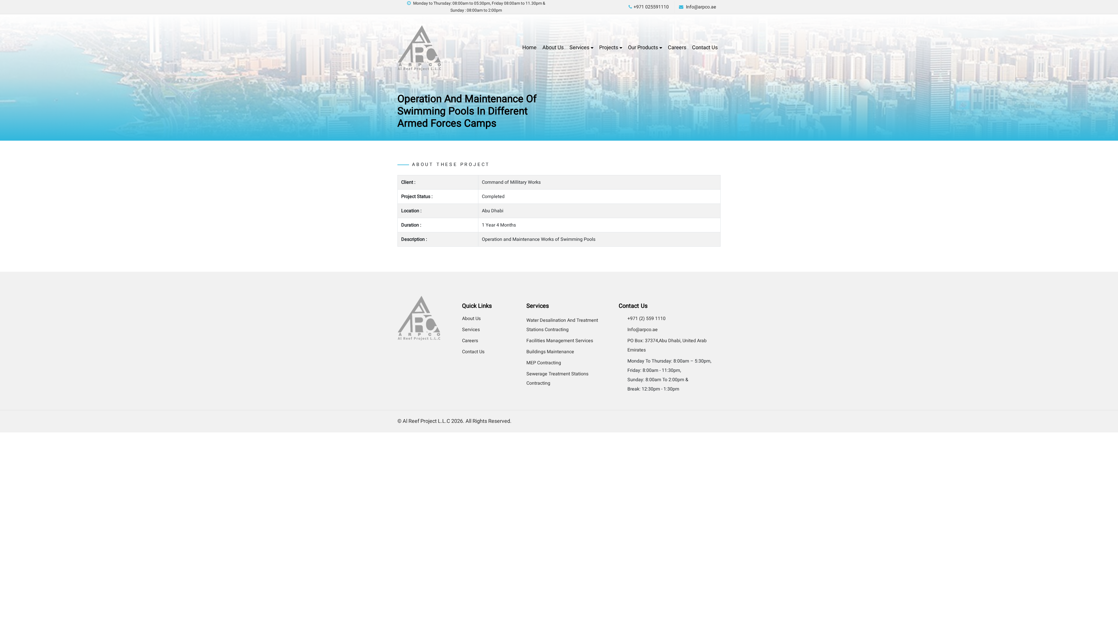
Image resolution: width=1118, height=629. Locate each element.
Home (529, 48)
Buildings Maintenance (550, 351)
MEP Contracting (543, 362)
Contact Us (705, 48)
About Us (553, 48)
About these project (451, 164)
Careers (677, 48)
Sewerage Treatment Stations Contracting (557, 378)
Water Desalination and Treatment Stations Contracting (562, 325)
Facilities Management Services (559, 340)
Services (579, 48)
